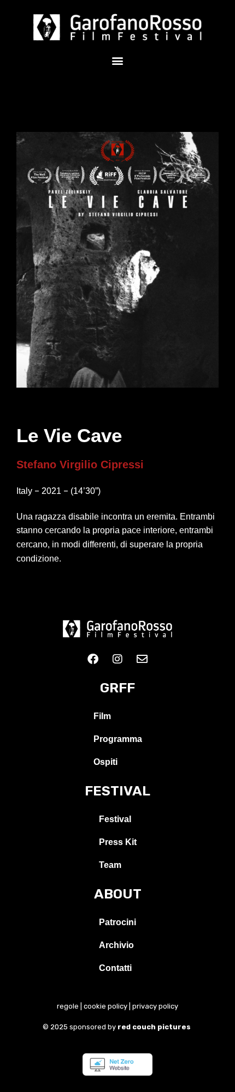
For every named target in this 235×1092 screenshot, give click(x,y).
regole (68, 1006)
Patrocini (117, 922)
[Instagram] (117, 659)
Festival (115, 819)
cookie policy (105, 1006)
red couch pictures (155, 1027)
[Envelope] (142, 659)
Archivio (116, 945)
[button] (118, 60)
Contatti (115, 968)
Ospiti (105, 762)
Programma (117, 739)
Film (102, 716)
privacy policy (155, 1006)
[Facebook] (93, 659)
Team (110, 865)
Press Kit (118, 842)
